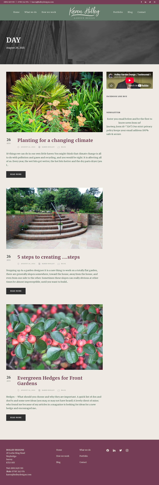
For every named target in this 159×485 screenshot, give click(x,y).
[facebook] (141, 2)
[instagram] (154, 2)
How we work (49, 12)
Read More (15, 174)
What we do (30, 12)
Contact (142, 12)
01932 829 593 (17, 468)
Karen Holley (48, 147)
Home (16, 12)
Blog (130, 12)
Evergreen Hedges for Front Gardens (50, 380)
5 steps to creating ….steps (48, 257)
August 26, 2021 (28, 147)
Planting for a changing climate (55, 140)
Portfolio (118, 12)
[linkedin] (145, 2)
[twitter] (150, 2)
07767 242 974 (18, 471)
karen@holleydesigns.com (18, 474)
